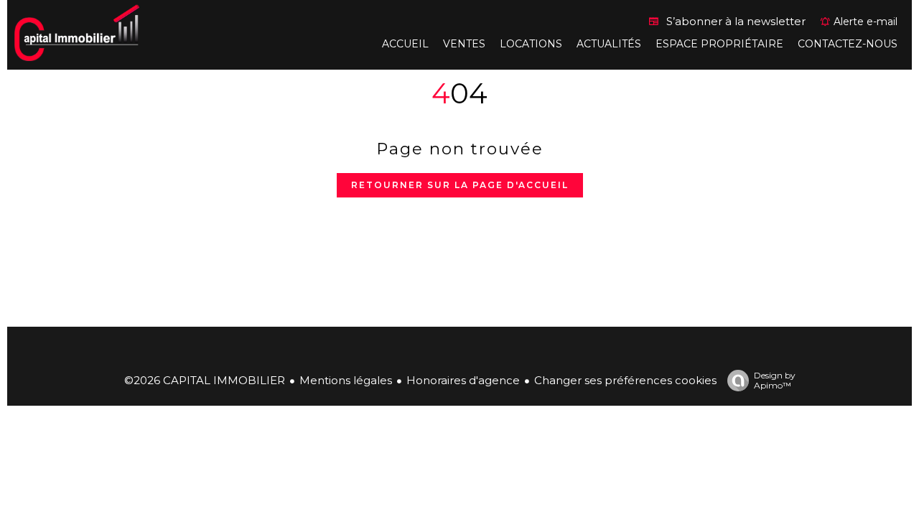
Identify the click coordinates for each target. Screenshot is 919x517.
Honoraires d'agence (463, 380)
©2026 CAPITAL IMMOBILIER (204, 380)
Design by (775, 380)
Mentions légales (345, 380)
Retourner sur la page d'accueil (460, 185)
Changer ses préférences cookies (625, 380)
